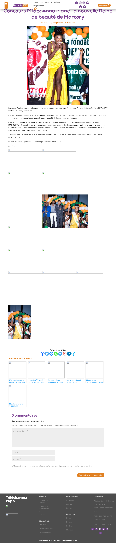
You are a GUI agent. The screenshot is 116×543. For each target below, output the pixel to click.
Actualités (55, 2)
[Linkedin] (69, 354)
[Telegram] (60, 354)
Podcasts (44, 2)
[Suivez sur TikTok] (80, 6)
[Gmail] (65, 354)
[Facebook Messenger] (51, 354)
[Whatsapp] (56, 354)
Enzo (45, 22)
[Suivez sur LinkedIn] (84, 6)
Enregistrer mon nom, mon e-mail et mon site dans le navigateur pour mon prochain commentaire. (53, 466)
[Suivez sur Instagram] (80, 2)
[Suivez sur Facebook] (76, 2)
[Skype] (73, 354)
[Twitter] (47, 354)
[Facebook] (43, 354)
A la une (60, 22)
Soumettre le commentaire (90, 475)
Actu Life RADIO (69, 22)
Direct (35, 2)
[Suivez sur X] (83, 2)
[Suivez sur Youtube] (87, 2)
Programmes (38, 6)
